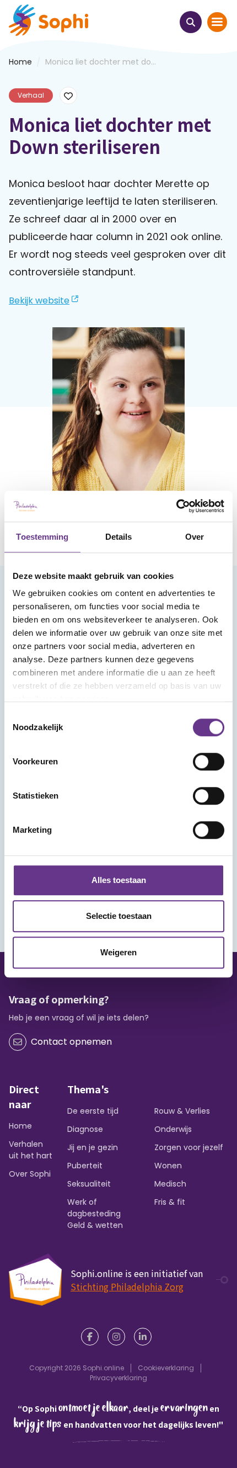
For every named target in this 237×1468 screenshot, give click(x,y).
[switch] (208, 761)
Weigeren (118, 952)
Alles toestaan (118, 880)
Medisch (170, 1183)
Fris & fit (169, 1202)
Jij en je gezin (92, 1147)
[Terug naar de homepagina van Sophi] (48, 20)
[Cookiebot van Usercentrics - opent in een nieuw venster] (176, 506)
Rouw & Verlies (182, 1110)
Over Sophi (30, 1173)
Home (20, 1125)
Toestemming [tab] (42, 536)
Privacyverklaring (118, 1377)
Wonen (168, 1165)
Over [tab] (194, 536)
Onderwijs (173, 1129)
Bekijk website (39, 300)
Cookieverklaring (166, 1368)
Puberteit (85, 1165)
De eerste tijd (92, 1110)
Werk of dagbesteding (94, 1207)
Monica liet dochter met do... (100, 61)
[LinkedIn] (145, 1336)
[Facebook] (92, 1336)
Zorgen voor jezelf (188, 1147)
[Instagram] (118, 1336)
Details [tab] (118, 536)
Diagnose (85, 1129)
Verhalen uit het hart (30, 1150)
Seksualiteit (89, 1183)
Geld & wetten (95, 1225)
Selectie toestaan (119, 916)
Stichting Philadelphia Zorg (127, 1286)
